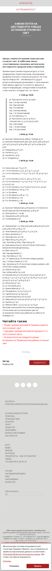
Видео (8, 448)
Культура (9, 422)
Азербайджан (11, 479)
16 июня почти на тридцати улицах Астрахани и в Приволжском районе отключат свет (26, 340)
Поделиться (39, 362)
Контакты (10, 401)
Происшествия (12, 419)
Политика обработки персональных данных (26, 404)
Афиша (8, 459)
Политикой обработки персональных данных (21, 554)
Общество (10, 427)
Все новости (11, 436)
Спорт (8, 425)
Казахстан (10, 482)
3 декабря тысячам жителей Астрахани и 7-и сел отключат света (25, 333)
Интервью (10, 453)
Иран (7, 476)
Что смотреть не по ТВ (16, 462)
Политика (10, 416)
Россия (8, 471)
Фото (7, 445)
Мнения (9, 451)
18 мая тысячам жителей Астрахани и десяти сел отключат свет (25, 326)
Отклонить (14, 566)
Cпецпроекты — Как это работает (20, 456)
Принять (37, 566)
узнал (38, 79)
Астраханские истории (16, 413)
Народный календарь (15, 474)
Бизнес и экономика (15, 433)
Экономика (10, 430)
